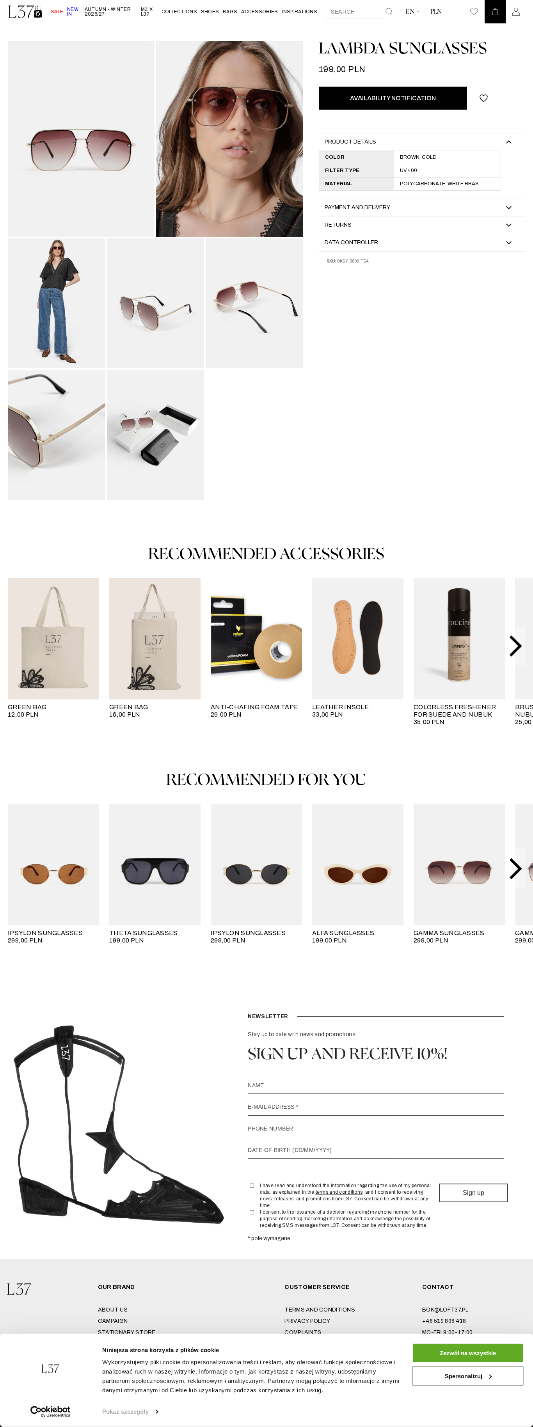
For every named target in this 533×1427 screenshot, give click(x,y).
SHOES (210, 11)
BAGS (230, 11)
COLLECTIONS (179, 11)
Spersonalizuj (463, 1375)
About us (113, 1310)
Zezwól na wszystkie (468, 1353)
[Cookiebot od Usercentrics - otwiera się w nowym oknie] (50, 1412)
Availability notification (393, 98)
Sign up (473, 1192)
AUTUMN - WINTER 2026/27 (108, 12)
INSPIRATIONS (299, 11)
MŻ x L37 (147, 12)
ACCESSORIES (259, 11)
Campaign (113, 1321)
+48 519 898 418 (444, 1321)
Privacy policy (307, 1321)
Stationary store (126, 1332)
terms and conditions (339, 1192)
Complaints (303, 1332)
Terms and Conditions (319, 1310)
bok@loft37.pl (445, 1310)
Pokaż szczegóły (125, 1411)
